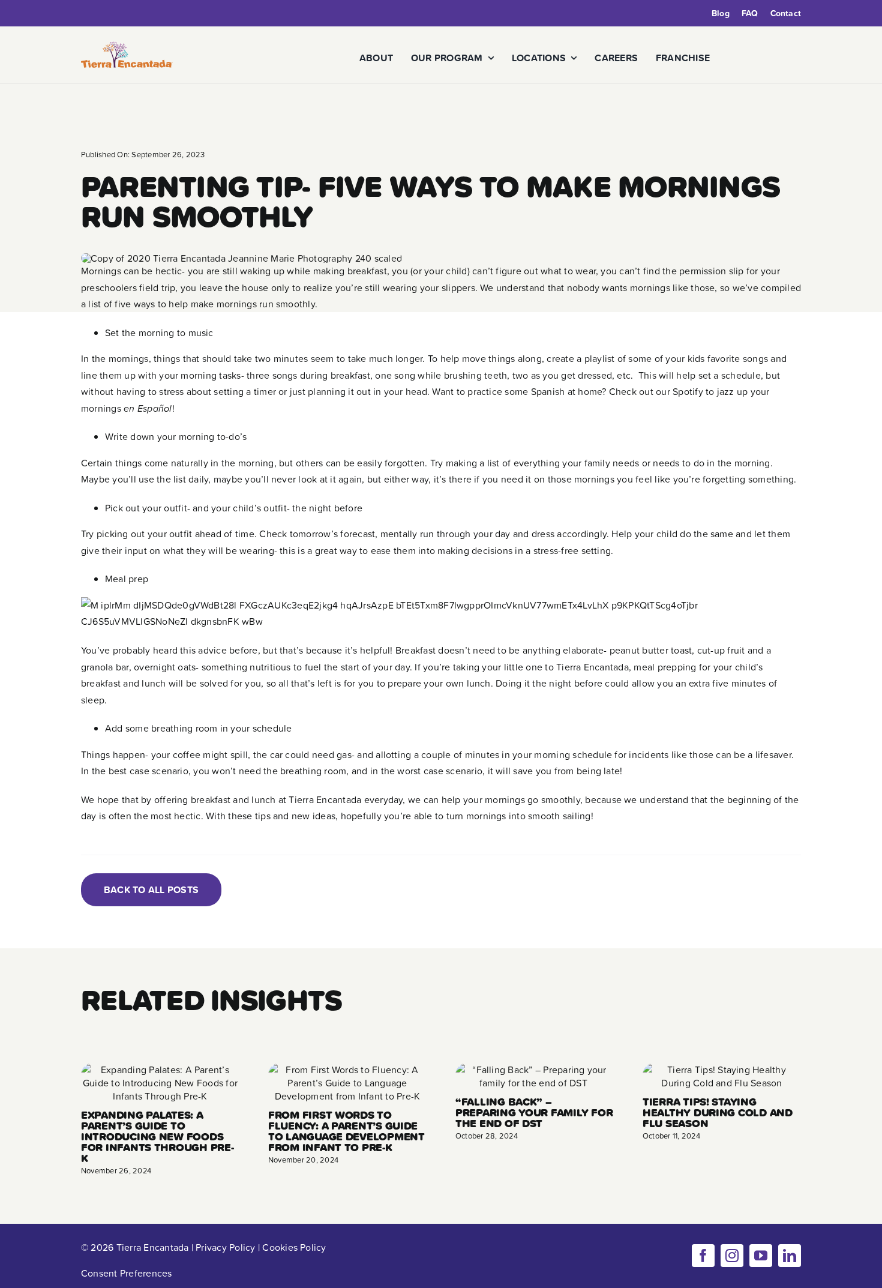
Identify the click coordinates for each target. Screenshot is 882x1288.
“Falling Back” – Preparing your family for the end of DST (534, 1112)
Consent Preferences (126, 1273)
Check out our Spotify (656, 391)
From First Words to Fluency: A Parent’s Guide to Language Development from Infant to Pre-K (346, 1131)
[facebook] (703, 1255)
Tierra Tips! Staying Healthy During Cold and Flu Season (718, 1112)
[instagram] (732, 1255)
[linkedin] (789, 1255)
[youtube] (760, 1255)
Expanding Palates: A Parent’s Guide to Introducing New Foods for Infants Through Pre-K (157, 1136)
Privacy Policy (225, 1247)
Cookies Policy (294, 1247)
